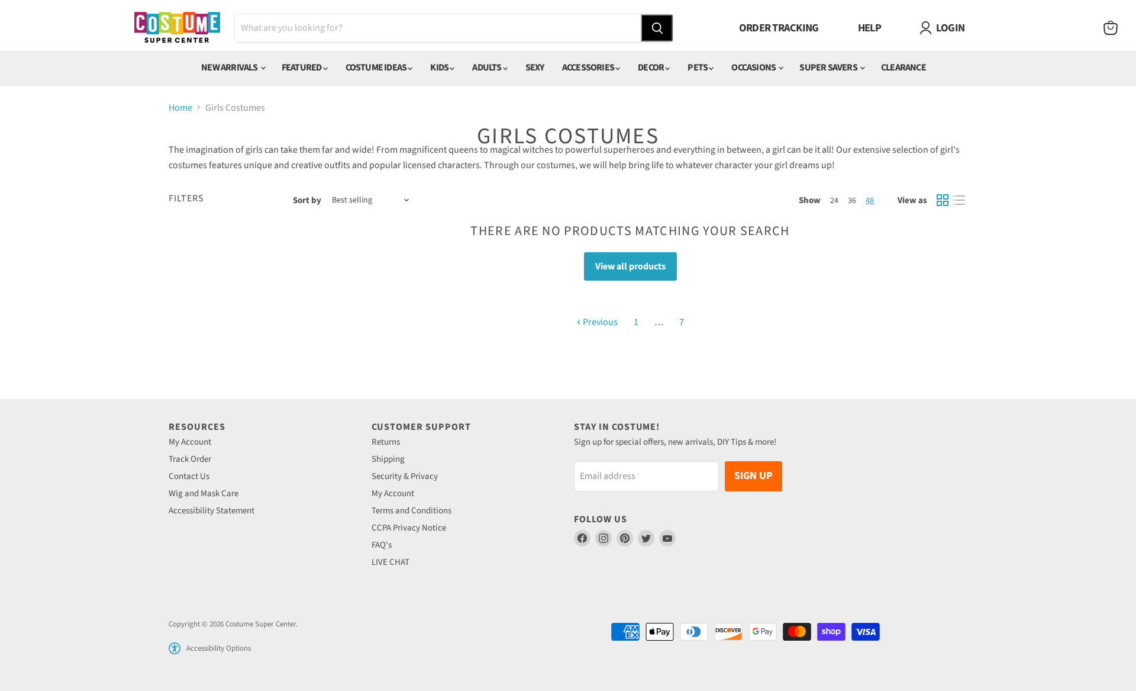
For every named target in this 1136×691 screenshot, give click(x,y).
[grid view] (942, 200)
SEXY (534, 67)
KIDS (440, 67)
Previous (599, 322)
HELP (870, 28)
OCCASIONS (754, 67)
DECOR (651, 67)
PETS (698, 67)
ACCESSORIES (588, 67)
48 (870, 201)
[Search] (657, 27)
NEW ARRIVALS (230, 67)
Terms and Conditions (411, 510)
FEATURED (302, 67)
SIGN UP (753, 475)
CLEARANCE (903, 67)
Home (180, 107)
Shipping (388, 459)
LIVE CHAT (390, 562)
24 (834, 201)
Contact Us (189, 476)
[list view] (959, 200)
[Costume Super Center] (177, 28)
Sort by (307, 200)
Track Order (190, 459)
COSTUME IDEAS (377, 67)
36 (852, 201)
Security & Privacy (405, 476)
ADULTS (487, 67)
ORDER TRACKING (779, 28)
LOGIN (950, 28)
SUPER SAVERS (829, 67)
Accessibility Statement (211, 510)
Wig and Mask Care (203, 493)
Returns (386, 442)
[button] (174, 648)
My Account (190, 442)
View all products (630, 266)
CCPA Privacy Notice (409, 528)
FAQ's (382, 545)
